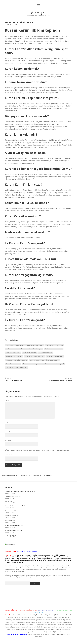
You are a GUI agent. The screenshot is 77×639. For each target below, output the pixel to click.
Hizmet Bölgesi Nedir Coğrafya (59, 380)
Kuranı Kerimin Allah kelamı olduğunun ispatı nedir (44, 360)
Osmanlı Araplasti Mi (13, 380)
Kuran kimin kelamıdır (46, 352)
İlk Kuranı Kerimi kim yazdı (35, 349)
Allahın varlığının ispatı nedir (35, 345)
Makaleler (14, 340)
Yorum (7, 401)
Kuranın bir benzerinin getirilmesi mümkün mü (36, 364)
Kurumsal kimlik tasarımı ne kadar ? (15, 506)
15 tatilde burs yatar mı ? (12, 516)
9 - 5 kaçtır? (8, 455)
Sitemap (48, 475)
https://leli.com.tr (24, 475)
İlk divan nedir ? (9, 501)
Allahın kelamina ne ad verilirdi (14, 345)
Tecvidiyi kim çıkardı (58, 364)
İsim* (6, 423)
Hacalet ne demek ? (10, 511)
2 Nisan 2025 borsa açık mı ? (13, 496)
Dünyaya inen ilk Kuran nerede (54, 345)
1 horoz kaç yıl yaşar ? (11, 535)
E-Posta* (7, 432)
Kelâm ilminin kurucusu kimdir (53, 349)
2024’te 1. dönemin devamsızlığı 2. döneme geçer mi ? (20, 491)
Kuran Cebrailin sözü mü (13, 352)
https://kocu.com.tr (38, 475)
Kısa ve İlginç (38, 13)
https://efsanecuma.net (8, 475)
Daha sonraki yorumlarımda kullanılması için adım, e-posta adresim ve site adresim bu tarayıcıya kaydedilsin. (38, 450)
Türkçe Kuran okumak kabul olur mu (16, 367)
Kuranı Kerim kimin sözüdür (14, 356)
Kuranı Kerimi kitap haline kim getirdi (16, 360)
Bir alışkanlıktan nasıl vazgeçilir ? (14, 530)
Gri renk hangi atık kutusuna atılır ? (14, 525)
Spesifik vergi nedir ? (10, 520)
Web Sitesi (8, 441)
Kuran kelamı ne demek (29, 352)
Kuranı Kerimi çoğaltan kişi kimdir (34, 356)
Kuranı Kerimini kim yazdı (13, 364)
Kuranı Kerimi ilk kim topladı (54, 356)
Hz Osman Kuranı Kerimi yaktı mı (15, 349)
